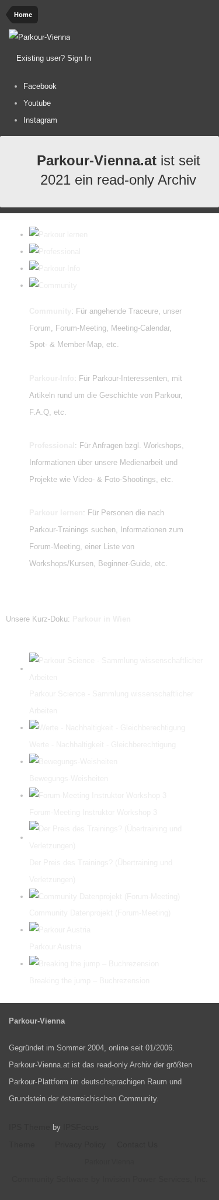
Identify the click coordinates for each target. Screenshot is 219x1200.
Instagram (40, 120)
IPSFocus (81, 1127)
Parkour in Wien (101, 619)
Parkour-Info (51, 378)
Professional (52, 445)
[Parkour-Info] (54, 268)
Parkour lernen (56, 512)
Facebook (40, 86)
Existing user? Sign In (56, 58)
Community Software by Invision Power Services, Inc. (110, 1179)
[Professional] (55, 251)
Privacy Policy (80, 1144)
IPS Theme (29, 1127)
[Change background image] (122, 58)
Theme (23, 1144)
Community (50, 311)
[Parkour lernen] (58, 234)
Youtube (37, 103)
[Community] (53, 285)
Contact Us (137, 1144)
